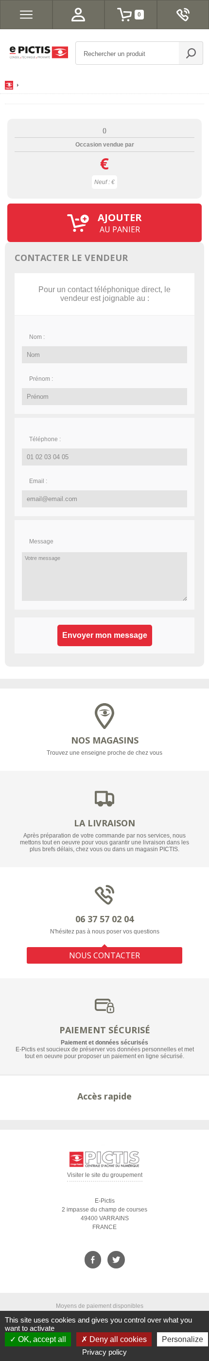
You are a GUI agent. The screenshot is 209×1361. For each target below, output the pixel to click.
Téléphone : (45, 439)
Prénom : (41, 378)
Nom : (37, 337)
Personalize (182, 1339)
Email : (38, 481)
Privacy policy (104, 1352)
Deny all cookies (117, 1339)
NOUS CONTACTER (104, 955)
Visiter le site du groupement (104, 1176)
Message (41, 541)
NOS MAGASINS (105, 740)
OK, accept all (41, 1339)
